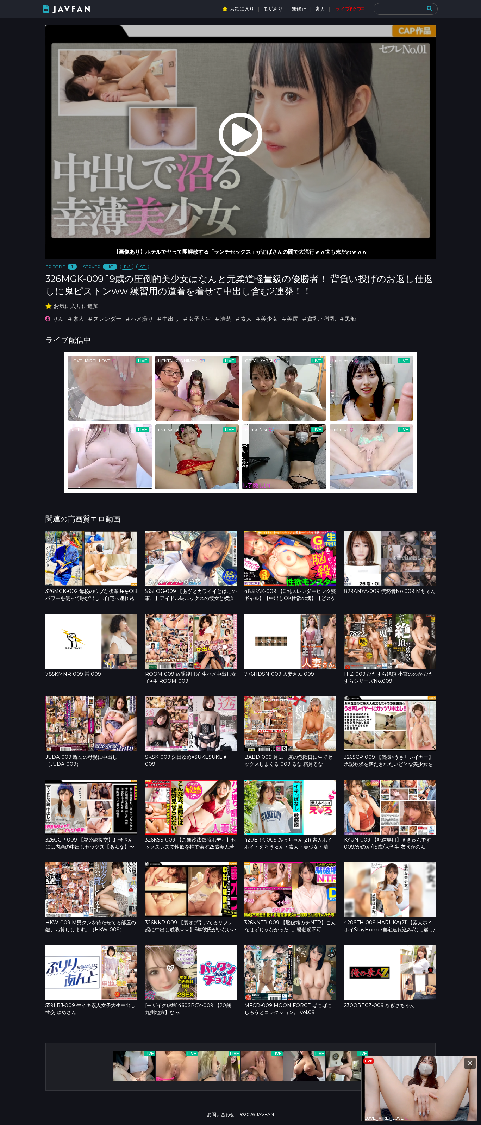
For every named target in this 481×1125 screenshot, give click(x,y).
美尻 (292, 318)
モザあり (273, 9)
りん (58, 318)
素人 (320, 9)
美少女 (269, 318)
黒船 (350, 318)
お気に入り (242, 9)
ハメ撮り (142, 318)
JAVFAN (73, 9)
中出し (170, 318)
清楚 (225, 318)
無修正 (299, 9)
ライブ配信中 (350, 9)
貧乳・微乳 (321, 318)
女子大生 (199, 318)
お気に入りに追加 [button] (76, 306)
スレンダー (107, 318)
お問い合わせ (221, 1114)
